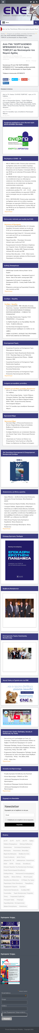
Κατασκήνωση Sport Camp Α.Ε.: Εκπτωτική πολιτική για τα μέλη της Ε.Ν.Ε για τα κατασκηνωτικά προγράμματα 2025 (20, 235)
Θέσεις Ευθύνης (16, 877)
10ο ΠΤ (25, 840)
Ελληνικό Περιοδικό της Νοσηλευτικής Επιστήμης (18, 867)
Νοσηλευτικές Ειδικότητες (11, 880)
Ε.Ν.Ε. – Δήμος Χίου (10, 759)
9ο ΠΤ (18, 840)
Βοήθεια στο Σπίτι (24, 854)
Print (29, 61)
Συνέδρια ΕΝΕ (25, 890)
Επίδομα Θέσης (8, 873)
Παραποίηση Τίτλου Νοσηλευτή (13, 883)
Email (34, 61)
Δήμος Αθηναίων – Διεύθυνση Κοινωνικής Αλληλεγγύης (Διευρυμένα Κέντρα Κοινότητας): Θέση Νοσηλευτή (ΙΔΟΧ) (19, 499)
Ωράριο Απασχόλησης (10, 906)
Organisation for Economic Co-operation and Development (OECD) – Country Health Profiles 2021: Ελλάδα (20, 282)
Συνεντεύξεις (7, 893)
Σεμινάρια (22, 886)
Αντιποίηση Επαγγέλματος (22, 847)
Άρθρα (31, 840)
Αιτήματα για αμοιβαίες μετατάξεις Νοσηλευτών (20, 388)
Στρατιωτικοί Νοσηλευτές (11, 890)
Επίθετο (4, 1006)
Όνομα (4, 999)
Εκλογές (18, 863)
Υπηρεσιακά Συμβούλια (17, 896)
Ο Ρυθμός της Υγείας (27, 880)
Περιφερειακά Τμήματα (10, 886)
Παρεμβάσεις (29, 883)
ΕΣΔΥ (5, 863)
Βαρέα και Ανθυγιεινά (10, 854)
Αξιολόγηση (7, 850)
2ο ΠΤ (5, 840)
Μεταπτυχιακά (28, 877)
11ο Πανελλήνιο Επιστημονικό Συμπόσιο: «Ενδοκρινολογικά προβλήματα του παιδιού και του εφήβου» (20, 329)
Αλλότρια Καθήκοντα (26, 844)
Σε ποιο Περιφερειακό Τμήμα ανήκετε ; (14, 1012)
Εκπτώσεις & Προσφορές (13, 224)
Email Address (14, 993)
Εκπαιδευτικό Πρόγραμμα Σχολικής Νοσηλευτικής (18, 784)
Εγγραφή (19, 824)
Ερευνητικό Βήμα (10, 421)
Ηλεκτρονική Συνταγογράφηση (25, 873)
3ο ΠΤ (12, 840)
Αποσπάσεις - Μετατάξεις (20, 850)
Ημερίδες (6, 877)
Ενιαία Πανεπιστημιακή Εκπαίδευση (14, 870)
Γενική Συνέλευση (9, 857)
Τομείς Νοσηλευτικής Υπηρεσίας (23, 893)
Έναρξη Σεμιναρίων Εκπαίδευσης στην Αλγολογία (18, 773)
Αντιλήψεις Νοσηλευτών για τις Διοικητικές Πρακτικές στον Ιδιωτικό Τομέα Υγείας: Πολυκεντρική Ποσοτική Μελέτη (20, 434)
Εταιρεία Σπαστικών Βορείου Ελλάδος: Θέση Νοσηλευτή (19, 504)
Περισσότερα (8, 211)
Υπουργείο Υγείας (9, 899)
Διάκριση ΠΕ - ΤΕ (9, 860)
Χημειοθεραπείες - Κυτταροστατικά (14, 903)
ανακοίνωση (23, 906)
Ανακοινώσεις (8, 847)
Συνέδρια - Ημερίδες (11, 304)
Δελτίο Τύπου (21, 857)
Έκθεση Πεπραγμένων (10, 844)
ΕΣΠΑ (11, 863)
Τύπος (6, 896)
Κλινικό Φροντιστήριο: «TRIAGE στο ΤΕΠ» (16, 776)
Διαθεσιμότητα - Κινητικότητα (25, 860)
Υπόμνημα (20, 899)
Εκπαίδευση (26, 863)
